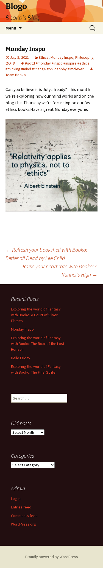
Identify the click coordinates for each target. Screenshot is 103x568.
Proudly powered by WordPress (51, 556)
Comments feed (24, 515)
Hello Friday (20, 357)
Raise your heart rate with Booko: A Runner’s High (60, 270)
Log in (16, 498)
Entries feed (21, 507)
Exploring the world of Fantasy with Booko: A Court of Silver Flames (36, 315)
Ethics (44, 57)
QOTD (10, 63)
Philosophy (84, 57)
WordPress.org (23, 524)
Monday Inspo (62, 57)
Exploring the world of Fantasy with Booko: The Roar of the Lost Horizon (37, 343)
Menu (10, 28)
